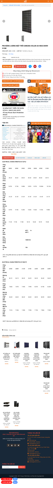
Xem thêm (13, 154)
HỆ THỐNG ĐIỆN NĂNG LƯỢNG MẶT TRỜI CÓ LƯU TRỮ (16, 355)
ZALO (15, 479)
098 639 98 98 (21, 66)
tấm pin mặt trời (12, 330)
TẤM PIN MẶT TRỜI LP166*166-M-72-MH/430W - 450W (46, 385)
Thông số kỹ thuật (7, 81)
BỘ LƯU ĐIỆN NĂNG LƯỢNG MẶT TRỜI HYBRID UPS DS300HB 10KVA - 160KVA (16, 416)
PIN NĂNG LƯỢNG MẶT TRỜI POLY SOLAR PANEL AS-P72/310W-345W (36, 357)
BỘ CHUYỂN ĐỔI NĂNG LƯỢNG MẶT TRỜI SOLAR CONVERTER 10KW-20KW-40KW (6, 417)
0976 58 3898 (7, 482)
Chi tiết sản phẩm (18, 81)
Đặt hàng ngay (7, 66)
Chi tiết (29, 103)
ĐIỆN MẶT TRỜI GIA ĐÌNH (14, 5)
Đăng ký (22, 467)
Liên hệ (17, 85)
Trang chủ (5, 5)
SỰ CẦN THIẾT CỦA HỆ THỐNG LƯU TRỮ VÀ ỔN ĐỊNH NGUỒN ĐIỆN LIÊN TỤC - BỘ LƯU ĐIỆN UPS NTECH (39, 99)
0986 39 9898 (7, 479)
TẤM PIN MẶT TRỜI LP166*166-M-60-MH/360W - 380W (46, 356)
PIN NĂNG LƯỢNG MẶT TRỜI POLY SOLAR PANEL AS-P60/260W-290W (26, 357)
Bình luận (11, 85)
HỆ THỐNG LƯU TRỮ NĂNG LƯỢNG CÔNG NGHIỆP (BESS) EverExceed (6, 356)
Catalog (5, 85)
